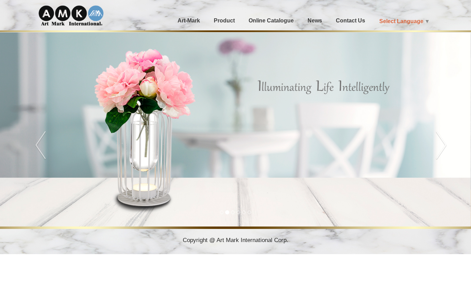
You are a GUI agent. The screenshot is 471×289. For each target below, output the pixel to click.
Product (224, 20)
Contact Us (350, 20)
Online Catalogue (271, 20)
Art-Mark (189, 20)
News (315, 20)
